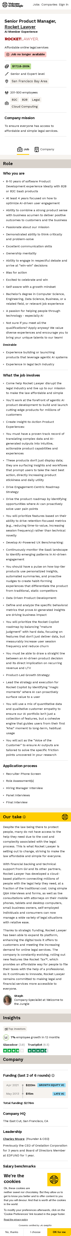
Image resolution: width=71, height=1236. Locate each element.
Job (26, 149)
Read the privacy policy (16, 1219)
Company (47, 149)
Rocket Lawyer (20, 26)
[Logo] (12, 4)
